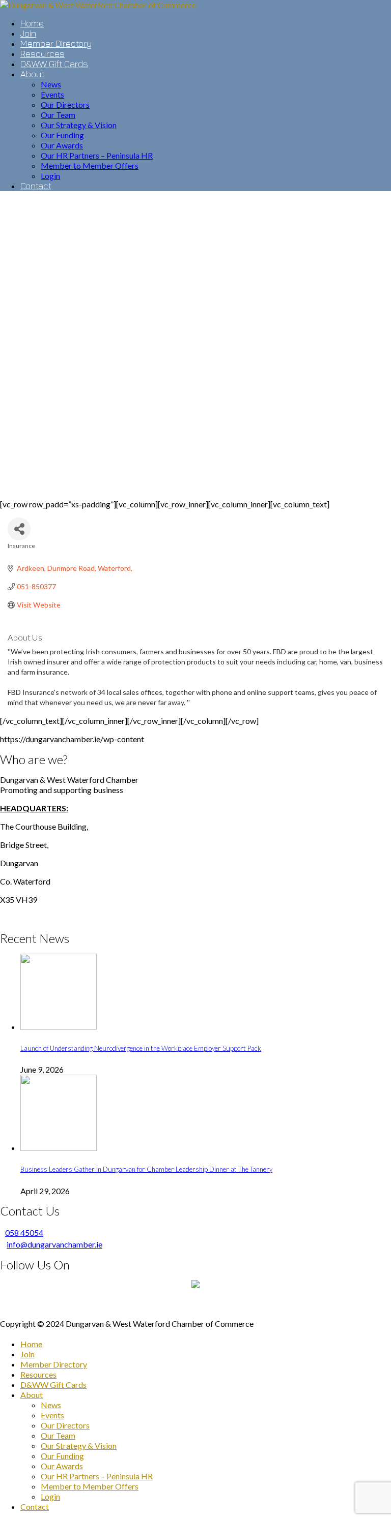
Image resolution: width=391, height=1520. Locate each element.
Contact (34, 1506)
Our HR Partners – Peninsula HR (97, 1476)
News (51, 1405)
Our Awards (62, 1466)
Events (52, 1415)
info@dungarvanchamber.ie (54, 1244)
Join (27, 1354)
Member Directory (53, 1364)
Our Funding (62, 1456)
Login (50, 1496)
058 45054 (24, 1232)
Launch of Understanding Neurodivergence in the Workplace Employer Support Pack (140, 1048)
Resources (38, 1374)
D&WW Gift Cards (53, 1384)
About (31, 1395)
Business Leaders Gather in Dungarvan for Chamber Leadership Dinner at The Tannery (146, 1169)
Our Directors (65, 1425)
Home (31, 1344)
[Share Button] (19, 529)
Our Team (58, 1435)
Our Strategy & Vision (79, 1445)
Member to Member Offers (89, 1486)
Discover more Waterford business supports (196, 1305)
